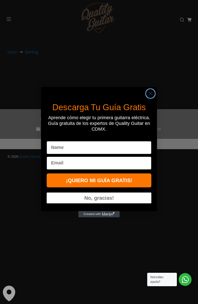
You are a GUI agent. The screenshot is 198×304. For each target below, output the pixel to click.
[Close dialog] (150, 93)
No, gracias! (99, 198)
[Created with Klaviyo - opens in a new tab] (99, 214)
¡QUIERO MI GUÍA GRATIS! (99, 180)
